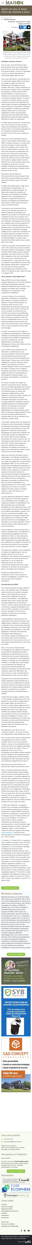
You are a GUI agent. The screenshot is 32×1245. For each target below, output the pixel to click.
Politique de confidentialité (9, 1226)
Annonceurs (5, 1217)
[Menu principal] (2, 2)
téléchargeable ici (8, 832)
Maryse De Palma (6, 1209)
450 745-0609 (8, 1139)
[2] (2, 840)
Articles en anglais (7, 1206)
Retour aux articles (11, 888)
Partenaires (5, 1215)
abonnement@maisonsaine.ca (13, 1141)
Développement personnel (9, 1211)
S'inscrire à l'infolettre (16, 954)
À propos (4, 1204)
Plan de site (5, 1222)
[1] (2, 805)
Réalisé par (21, 1241)
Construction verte (21, 21)
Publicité (4, 1213)
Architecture (11, 21)
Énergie (28, 21)
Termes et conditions (8, 1224)
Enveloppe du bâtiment (24, 23)
